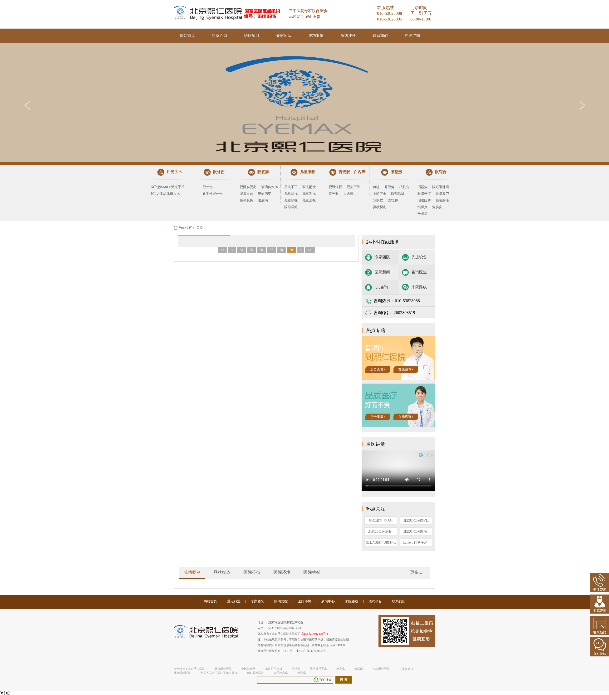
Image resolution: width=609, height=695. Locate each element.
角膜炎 (437, 207)
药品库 (340, 668)
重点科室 (234, 601)
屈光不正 (291, 187)
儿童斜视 (291, 193)
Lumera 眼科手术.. (416, 542)
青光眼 (334, 193)
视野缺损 (335, 187)
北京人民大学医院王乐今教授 (218, 673)
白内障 (349, 193)
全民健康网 (248, 668)
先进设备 (419, 257)
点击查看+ (377, 369)
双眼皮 (378, 200)
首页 (199, 228)
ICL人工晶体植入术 (165, 193)
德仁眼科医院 (255, 673)
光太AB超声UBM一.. (381, 542)
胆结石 (296, 668)
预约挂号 (348, 36)
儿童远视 (309, 200)
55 (251, 250)
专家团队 (283, 36)
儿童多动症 (406, 668)
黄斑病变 (264, 193)
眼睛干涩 (424, 193)
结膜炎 (422, 207)
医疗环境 (304, 601)
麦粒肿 (393, 200)
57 (271, 250)
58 (281, 250)
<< (222, 250)
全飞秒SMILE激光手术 (168, 187)
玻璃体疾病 (269, 187)
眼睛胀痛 (442, 200)
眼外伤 (208, 187)
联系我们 (380, 36)
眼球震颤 (291, 207)
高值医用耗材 (273, 668)
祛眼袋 (404, 187)
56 (261, 250)
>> (310, 250)
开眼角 (389, 187)
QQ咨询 (381, 287)
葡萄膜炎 (246, 200)
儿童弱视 (291, 200)
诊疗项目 (251, 36)
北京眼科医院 (223, 668)
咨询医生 (419, 272)
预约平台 (375, 601)
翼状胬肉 (379, 207)
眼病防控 (281, 601)
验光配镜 (309, 187)
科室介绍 (219, 36)
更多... (416, 572)
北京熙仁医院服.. (380, 531)
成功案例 (316, 36)
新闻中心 (328, 601)
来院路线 (419, 287)
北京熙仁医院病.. (416, 531)
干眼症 (422, 213)
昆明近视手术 (318, 668)
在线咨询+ (405, 369)
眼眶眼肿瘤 (440, 187)
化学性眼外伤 (213, 193)
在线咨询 (412, 36)
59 (291, 250)
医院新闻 (382, 272)
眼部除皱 (397, 193)
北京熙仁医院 (196, 668)
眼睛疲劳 (442, 193)
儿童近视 (309, 193)
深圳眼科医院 (381, 668)
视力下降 (353, 187)
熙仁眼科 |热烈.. (381, 520)
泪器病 (422, 187)
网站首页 (187, 36)
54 (241, 250)
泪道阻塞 (424, 200)
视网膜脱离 (248, 187)
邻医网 (358, 668)
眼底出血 (246, 193)
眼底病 (263, 200)
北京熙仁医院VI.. (416, 520)
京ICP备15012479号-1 (314, 633)
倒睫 (376, 187)
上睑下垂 (379, 193)
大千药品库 (281, 673)
